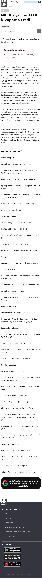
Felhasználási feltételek (14, 527)
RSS (5, 514)
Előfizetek (30, 1)
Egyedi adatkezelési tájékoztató (17, 532)
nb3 (11, 6)
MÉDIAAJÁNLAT (9, 536)
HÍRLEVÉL (7, 518)
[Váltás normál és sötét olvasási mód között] (17, 2)
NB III (5, 10)
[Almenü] (11, 2)
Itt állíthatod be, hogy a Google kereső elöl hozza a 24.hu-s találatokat (24, 483)
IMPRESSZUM (8, 523)
